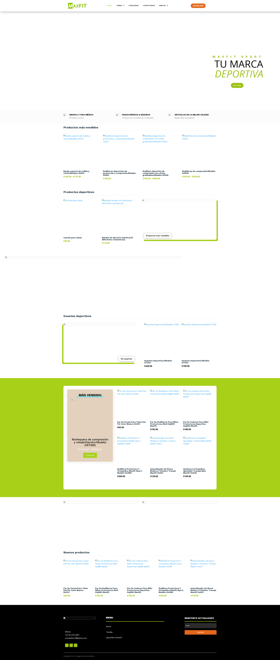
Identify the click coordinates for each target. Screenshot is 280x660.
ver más (237, 85)
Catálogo (198, 5)
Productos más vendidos (157, 235)
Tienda (119, 5)
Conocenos (134, 5)
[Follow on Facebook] (67, 645)
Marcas (162, 5)
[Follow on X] (71, 645)
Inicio (109, 5)
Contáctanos (149, 5)
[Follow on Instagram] (75, 645)
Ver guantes (126, 358)
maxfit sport (238, 56)
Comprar (90, 455)
